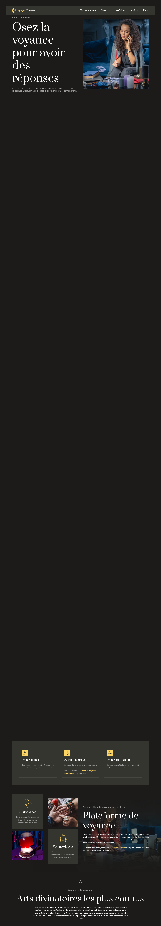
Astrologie (134, 10)
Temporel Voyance (119, 848)
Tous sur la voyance (88, 10)
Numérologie (120, 10)
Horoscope (105, 10)
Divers (145, 10)
